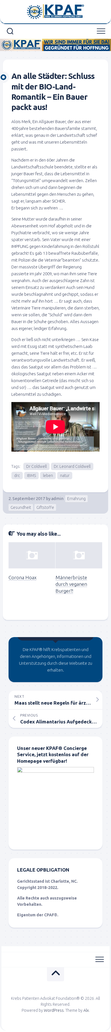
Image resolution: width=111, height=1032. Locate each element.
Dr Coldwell (36, 466)
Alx (86, 1010)
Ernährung (76, 498)
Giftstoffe (45, 507)
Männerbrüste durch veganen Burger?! (71, 584)
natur (64, 475)
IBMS (31, 475)
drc (17, 475)
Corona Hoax (22, 577)
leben (48, 475)
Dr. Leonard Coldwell (72, 466)
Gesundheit (21, 507)
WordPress (54, 1010)
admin (57, 498)
